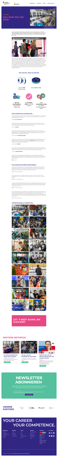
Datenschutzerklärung (22, 453)
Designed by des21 (27, 453)
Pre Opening (14, 434)
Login (31, 438)
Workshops (14, 433)
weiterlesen (7, 362)
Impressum (17, 453)
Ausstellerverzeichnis (6, 434)
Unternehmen (32, 433)
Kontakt (22, 437)
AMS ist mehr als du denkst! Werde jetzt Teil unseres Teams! (46, 356)
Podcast (22, 434)
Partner (4, 437)
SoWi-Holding (14, 453)
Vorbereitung (5, 433)
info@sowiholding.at (43, 440)
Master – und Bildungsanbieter (32, 435)
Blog (21, 433)
